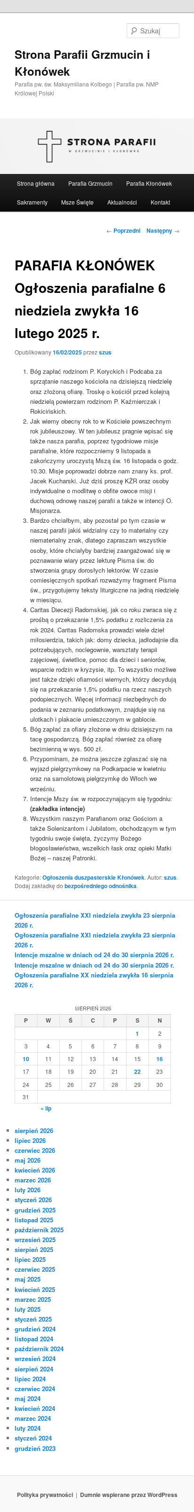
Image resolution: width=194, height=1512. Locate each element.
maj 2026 (27, 1160)
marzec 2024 (33, 1418)
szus (105, 352)
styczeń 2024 (33, 1437)
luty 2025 (27, 1309)
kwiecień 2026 (35, 1170)
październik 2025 (39, 1229)
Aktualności (122, 202)
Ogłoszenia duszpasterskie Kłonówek (93, 877)
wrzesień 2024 (35, 1358)
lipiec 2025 (30, 1259)
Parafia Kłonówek (149, 183)
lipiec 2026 (30, 1140)
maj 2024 (27, 1398)
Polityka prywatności (45, 1494)
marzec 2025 (33, 1299)
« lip (45, 1108)
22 (137, 1071)
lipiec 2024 (30, 1378)
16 (159, 1059)
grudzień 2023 (35, 1448)
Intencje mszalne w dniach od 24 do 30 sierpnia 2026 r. (94, 954)
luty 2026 (27, 1189)
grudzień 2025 (35, 1209)
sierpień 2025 (34, 1249)
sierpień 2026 (34, 1130)
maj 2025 (27, 1279)
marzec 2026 (33, 1179)
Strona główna (36, 183)
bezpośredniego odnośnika (101, 886)
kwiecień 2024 (35, 1408)
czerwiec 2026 (35, 1150)
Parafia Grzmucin (90, 183)
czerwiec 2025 (35, 1269)
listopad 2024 (34, 1338)
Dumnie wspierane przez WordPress (129, 1494)
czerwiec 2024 (35, 1388)
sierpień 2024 (34, 1368)
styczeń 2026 (33, 1199)
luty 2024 (27, 1428)
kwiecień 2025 (35, 1289)
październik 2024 (39, 1348)
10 (26, 1059)
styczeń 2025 (33, 1319)
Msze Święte (77, 202)
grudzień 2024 (35, 1328)
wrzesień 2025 (35, 1239)
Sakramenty (32, 202)
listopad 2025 (34, 1219)
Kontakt (160, 202)
